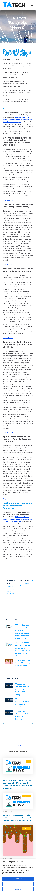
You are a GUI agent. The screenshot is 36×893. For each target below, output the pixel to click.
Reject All (18, 889)
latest (28, 796)
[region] (18, 876)
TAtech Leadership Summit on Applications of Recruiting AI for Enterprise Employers (17, 119)
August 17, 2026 (7, 811)
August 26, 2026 (7, 777)
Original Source (8, 200)
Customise (18, 884)
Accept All (18, 879)
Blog (28, 761)
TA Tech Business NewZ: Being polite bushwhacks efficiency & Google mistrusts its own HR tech (18, 817)
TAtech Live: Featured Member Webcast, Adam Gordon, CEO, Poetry (22, 689)
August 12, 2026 (7, 858)
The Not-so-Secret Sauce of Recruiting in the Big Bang (22, 662)
